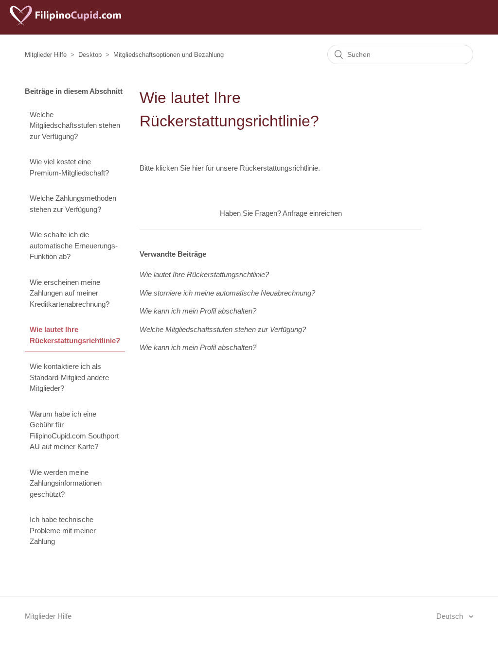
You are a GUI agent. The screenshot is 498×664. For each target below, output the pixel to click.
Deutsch (450, 616)
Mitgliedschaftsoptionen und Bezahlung (168, 54)
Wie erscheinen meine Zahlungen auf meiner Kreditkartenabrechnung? (69, 293)
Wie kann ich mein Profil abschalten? (198, 311)
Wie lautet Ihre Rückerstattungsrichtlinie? (75, 335)
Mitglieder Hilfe (46, 54)
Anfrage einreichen (312, 213)
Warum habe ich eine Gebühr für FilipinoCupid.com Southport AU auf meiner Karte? (74, 430)
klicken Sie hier (180, 168)
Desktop (90, 54)
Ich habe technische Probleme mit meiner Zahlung (63, 530)
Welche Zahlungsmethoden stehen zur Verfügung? (73, 203)
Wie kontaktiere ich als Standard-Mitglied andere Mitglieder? (69, 377)
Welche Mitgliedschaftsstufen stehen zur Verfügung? (75, 125)
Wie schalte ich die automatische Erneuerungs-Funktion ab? (74, 245)
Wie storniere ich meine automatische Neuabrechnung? (227, 293)
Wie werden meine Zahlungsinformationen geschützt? (66, 483)
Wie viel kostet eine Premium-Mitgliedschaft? (69, 167)
